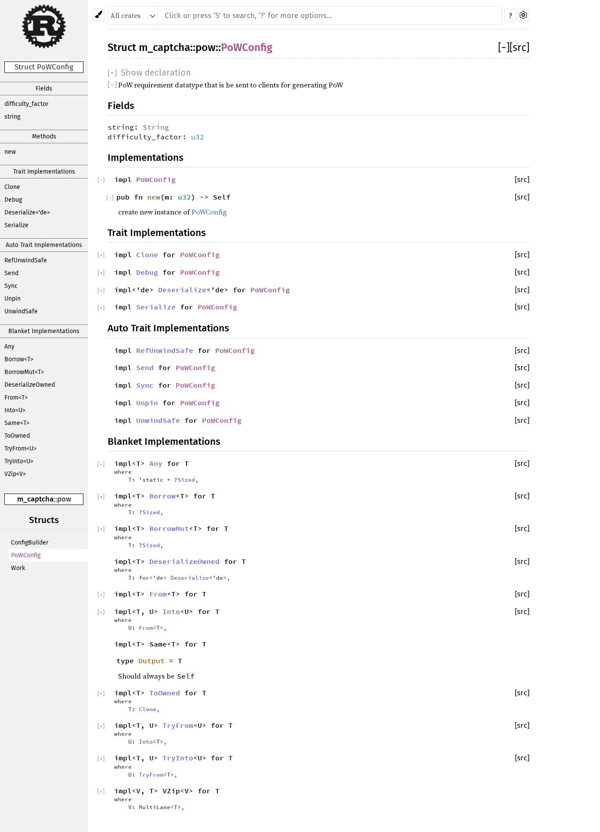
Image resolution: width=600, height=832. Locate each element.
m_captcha (35, 499)
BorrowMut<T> (24, 372)
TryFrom (178, 725)
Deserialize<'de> (27, 212)
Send (11, 273)
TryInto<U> (18, 461)
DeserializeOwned (29, 385)
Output (151, 660)
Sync (11, 286)
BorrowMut (169, 528)
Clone (12, 187)
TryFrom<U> (20, 448)
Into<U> (14, 410)
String (156, 127)
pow (64, 499)
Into (171, 611)
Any (9, 346)
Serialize (16, 225)
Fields (44, 88)
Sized (186, 479)
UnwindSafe (21, 311)
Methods (44, 136)
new (10, 152)
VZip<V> (15, 474)
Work (18, 568)
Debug (13, 199)
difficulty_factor (26, 104)
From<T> (16, 397)
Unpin (12, 298)
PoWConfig (25, 555)
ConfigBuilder (29, 542)
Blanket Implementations (44, 331)
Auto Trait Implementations (44, 245)
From (158, 593)
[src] (519, 47)
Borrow (162, 495)
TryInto (178, 757)
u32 (197, 136)
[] (504, 47)
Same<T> (16, 423)
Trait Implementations (44, 171)
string (12, 116)
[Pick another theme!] (99, 14)
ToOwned (17, 436)
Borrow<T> (18, 359)
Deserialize (182, 289)
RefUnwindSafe (25, 260)
